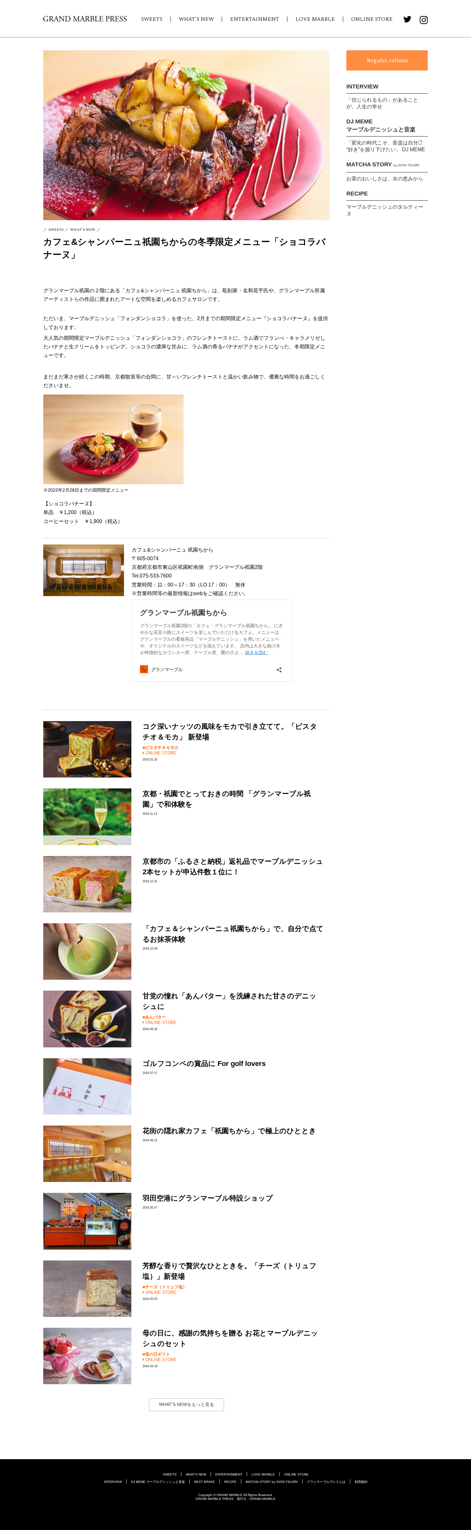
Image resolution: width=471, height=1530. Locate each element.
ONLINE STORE (371, 19)
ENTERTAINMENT (254, 19)
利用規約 (361, 1482)
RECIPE (357, 193)
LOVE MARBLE (315, 19)
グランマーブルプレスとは (326, 1482)
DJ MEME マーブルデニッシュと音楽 (158, 1482)
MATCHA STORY (382, 164)
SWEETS (151, 19)
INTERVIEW (362, 86)
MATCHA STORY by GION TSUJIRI (272, 1482)
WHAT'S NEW (196, 19)
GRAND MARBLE (263, 1499)
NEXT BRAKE (204, 1482)
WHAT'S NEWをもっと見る (186, 1404)
